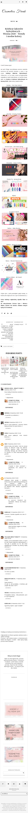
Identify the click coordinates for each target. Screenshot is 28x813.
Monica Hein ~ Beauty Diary (14, 388)
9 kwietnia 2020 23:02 (15, 401)
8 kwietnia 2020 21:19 (15, 422)
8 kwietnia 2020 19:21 (14, 389)
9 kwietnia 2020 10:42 (14, 433)
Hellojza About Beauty (12, 537)
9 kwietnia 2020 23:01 (15, 497)
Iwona (7, 422)
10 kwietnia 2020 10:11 (17, 512)
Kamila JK (7, 512)
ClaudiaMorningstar (12, 568)
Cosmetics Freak (13, 400)
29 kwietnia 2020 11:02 (17, 603)
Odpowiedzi (9, 397)
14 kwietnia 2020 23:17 (15, 555)
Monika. (7, 413)
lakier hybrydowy (8, 346)
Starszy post (18, 324)
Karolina (8, 603)
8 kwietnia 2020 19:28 (16, 413)
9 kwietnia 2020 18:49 (12, 478)
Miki (6, 444)
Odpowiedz (8, 394)
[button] (14, 21)
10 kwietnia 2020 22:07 (15, 523)
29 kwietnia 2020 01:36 (16, 592)
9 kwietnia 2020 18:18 (14, 444)
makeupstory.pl (10, 578)
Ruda (6, 433)
